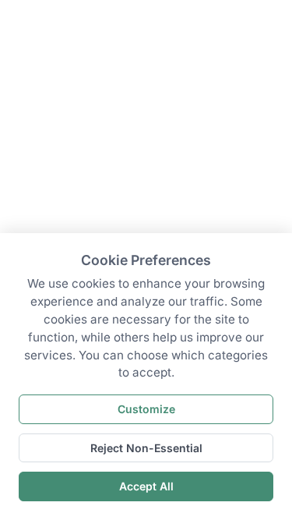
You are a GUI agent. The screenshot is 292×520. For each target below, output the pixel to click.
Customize (146, 409)
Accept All (146, 486)
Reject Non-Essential (146, 448)
